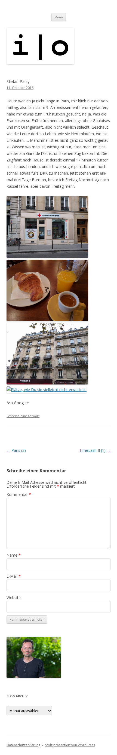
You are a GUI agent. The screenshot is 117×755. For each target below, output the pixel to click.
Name (14, 555)
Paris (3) (16, 450)
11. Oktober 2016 (20, 87)
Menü (58, 17)
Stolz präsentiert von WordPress (70, 745)
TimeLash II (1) (94, 450)
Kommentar (19, 494)
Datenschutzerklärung (23, 745)
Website (14, 597)
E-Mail (14, 576)
